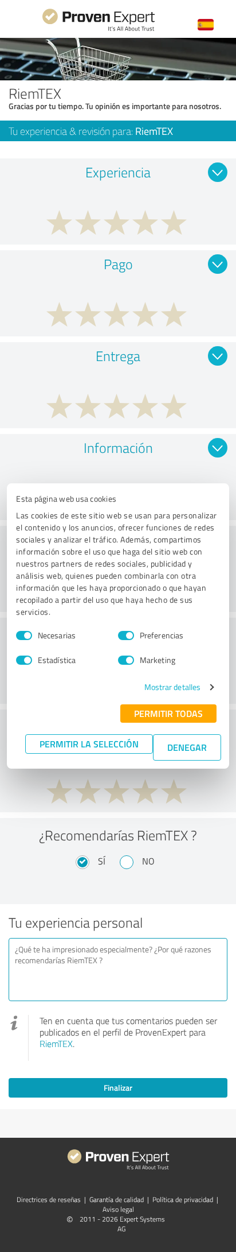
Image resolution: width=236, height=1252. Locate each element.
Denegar (187, 747)
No (148, 861)
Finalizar (118, 1087)
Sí (101, 861)
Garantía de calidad (116, 1199)
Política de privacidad (182, 1199)
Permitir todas (168, 713)
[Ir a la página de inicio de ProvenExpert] (98, 29)
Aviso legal (118, 1209)
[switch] (126, 635)
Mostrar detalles (172, 686)
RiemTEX (56, 1043)
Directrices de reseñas (49, 1199)
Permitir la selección (89, 743)
